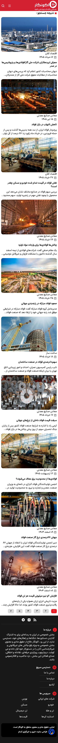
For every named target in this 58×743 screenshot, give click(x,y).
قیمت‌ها (23, 716)
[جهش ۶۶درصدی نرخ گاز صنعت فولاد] (29, 509)
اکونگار (20, 727)
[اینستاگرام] (29, 620)
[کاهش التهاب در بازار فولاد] (29, 96)
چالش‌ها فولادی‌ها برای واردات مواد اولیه (37, 245)
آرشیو (51, 684)
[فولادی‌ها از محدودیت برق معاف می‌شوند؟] (29, 451)
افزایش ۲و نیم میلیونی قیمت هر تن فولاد (37, 596)
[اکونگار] (35, 6)
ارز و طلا (50, 711)
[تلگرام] (23, 620)
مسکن (24, 705)
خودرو (51, 705)
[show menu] (9, 5)
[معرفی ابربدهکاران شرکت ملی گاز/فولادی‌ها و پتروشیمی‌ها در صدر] (29, 34)
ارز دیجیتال (22, 711)
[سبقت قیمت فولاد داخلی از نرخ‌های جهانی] (29, 392)
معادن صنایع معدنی (47, 115)
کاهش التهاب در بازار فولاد (44, 124)
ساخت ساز (51, 353)
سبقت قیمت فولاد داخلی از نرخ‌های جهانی (36, 420)
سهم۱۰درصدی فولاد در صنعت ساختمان (37, 362)
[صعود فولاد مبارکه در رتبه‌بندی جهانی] (29, 275)
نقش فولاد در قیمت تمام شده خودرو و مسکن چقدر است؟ (32, 184)
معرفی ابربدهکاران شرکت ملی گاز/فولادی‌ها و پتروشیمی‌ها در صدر (29, 64)
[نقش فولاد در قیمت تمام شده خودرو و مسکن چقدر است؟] (29, 155)
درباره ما (50, 678)
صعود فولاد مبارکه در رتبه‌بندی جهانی (39, 303)
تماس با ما (49, 673)
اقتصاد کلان (51, 53)
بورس (25, 699)
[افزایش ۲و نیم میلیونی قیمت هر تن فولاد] (29, 568)
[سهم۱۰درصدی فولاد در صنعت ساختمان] (29, 334)
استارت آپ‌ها (47, 716)
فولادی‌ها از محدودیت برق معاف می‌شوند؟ (36, 479)
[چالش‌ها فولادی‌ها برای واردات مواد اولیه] (29, 217)
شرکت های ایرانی (46, 699)
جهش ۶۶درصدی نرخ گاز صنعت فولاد (39, 537)
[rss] (34, 620)
